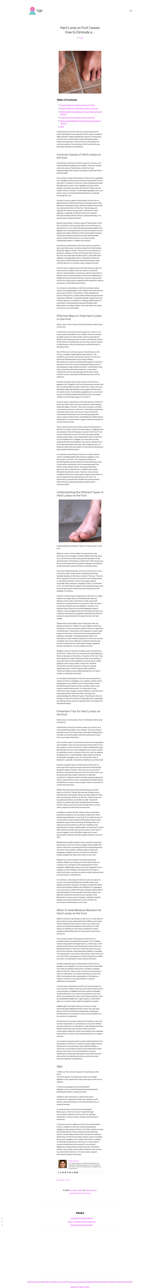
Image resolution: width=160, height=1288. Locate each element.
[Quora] (72, 1172)
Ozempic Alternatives (76, 1282)
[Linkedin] (60, 1172)
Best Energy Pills (60, 1282)
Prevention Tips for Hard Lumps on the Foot (77, 118)
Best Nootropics (33, 1282)
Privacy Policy (84, 1287)
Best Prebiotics (110, 1282)
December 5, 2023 (63, 1180)
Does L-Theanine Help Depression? (82, 1222)
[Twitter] (65, 1172)
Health (80, 38)
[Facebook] (58, 1172)
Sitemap (74, 1287)
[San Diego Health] (76, 11)
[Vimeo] (67, 1172)
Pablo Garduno (91, 1190)
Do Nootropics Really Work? (82, 1218)
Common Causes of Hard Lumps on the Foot (77, 105)
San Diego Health (76, 1190)
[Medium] (74, 1172)
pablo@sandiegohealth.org (80, 1193)
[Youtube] (70, 1172)
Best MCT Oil (47, 1282)
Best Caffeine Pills (125, 1282)
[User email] (77, 1172)
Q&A (62, 127)
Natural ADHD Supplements (82, 1225)
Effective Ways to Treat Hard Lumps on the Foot (79, 108)
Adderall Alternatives (94, 1282)
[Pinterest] (63, 1172)
